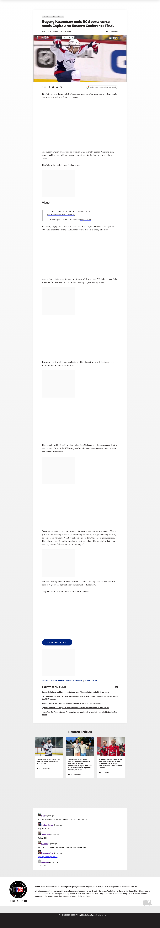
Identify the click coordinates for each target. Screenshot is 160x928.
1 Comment (105, 772)
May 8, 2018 (85, 219)
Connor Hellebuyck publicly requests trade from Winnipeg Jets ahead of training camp (75, 692)
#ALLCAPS (84, 211)
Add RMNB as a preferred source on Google (103, 87)
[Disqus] (80, 839)
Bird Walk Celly (57, 681)
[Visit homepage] (18, 889)
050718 (45, 681)
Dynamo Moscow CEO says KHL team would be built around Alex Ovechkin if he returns (75, 708)
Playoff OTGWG (91, 681)
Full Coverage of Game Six (57, 642)
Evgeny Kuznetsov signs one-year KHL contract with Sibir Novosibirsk (48, 761)
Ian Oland (67, 32)
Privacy (78, 915)
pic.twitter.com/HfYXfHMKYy (61, 214)
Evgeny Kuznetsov (74, 681)
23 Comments (44, 768)
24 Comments (75, 774)
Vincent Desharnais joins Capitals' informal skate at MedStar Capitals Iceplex (71, 703)
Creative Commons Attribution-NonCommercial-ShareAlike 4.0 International (121, 891)
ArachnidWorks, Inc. (99, 915)
